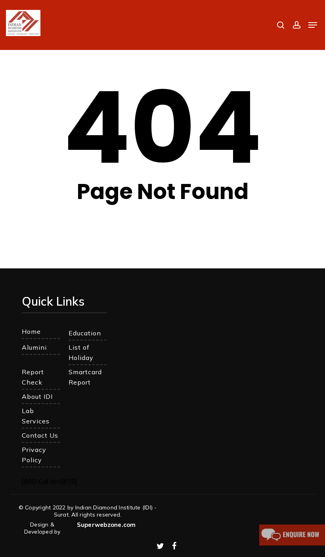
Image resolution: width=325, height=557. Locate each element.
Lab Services (36, 416)
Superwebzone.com (106, 524)
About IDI (37, 396)
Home (31, 331)
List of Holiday (81, 352)
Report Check (33, 377)
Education (85, 333)
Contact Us (40, 435)
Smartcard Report (85, 377)
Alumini (34, 347)
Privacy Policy (34, 455)
